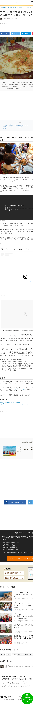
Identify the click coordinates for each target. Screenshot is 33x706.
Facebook (19, 699)
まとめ (4, 128)
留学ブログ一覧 (20, 701)
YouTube (3, 220)
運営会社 (19, 696)
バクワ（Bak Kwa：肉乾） (19, 389)
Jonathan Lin (4, 174)
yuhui (3, 79)
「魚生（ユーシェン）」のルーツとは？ (12, 127)
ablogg (11, 699)
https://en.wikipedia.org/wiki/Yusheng (10, 402)
